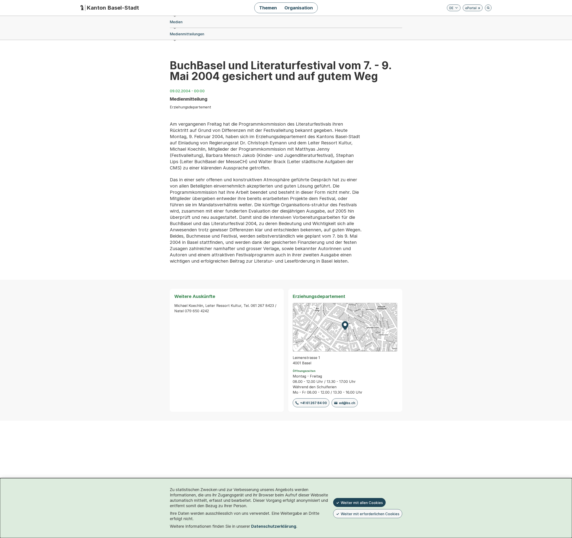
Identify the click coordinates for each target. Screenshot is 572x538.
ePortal (473, 8)
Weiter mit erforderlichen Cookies (370, 514)
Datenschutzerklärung (273, 526)
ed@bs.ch (347, 403)
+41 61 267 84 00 (313, 403)
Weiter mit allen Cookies (362, 502)
